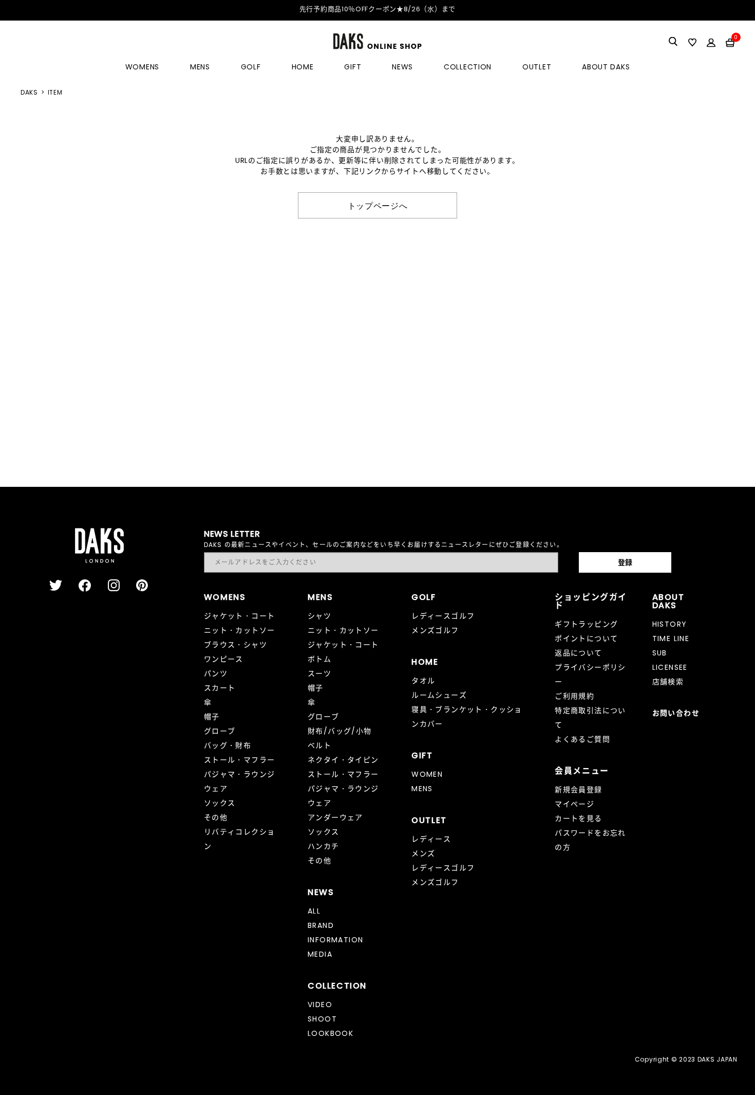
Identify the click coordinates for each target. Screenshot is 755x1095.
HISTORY (669, 624)
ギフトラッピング (586, 624)
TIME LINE (671, 638)
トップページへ (378, 205)
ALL (314, 911)
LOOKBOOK (330, 1033)
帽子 (212, 716)
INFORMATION (335, 940)
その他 (216, 817)
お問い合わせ (676, 713)
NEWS (402, 67)
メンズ (423, 853)
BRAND (321, 925)
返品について (578, 653)
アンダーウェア (335, 817)
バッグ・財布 (227, 745)
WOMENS (142, 67)
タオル (423, 681)
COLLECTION (468, 67)
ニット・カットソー (239, 630)
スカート (220, 688)
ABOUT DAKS (606, 67)
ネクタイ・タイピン (343, 760)
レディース (431, 839)
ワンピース (223, 659)
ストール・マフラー (239, 760)
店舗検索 (668, 682)
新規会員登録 (578, 789)
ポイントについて (586, 638)
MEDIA (320, 954)
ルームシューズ (439, 695)
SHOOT (322, 1019)
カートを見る (578, 818)
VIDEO (320, 1004)
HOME (303, 67)
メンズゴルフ (435, 630)
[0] (730, 42)
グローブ (220, 731)
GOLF (251, 67)
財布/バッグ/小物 (340, 731)
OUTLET (536, 67)
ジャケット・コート (239, 616)
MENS (200, 67)
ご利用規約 (574, 696)
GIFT (352, 67)
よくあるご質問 (582, 739)
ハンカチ (323, 846)
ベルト (319, 745)
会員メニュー (582, 771)
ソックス (220, 803)
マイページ (574, 804)
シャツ (319, 616)
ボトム (319, 659)
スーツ (319, 673)
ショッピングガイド (591, 601)
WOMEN (427, 774)
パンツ (216, 673)
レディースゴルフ (443, 616)
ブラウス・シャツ (235, 645)
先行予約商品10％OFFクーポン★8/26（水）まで (377, 9)
